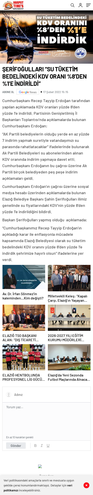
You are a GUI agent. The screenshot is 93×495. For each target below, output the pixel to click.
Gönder (16, 446)
